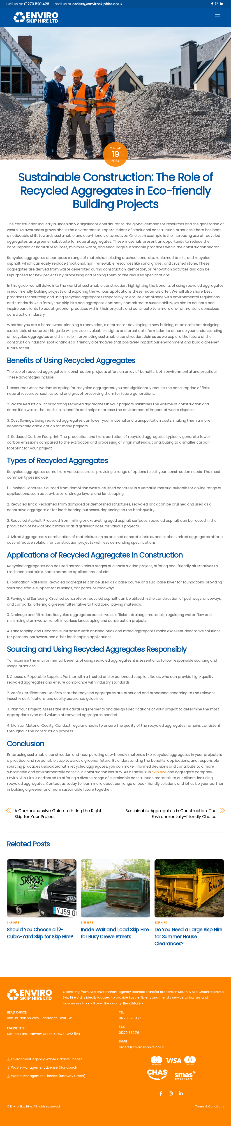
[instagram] (217, 3)
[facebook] (212, 3)
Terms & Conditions (209, 1106)
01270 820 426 (130, 1018)
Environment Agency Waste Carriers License (46, 1059)
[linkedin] (222, 3)
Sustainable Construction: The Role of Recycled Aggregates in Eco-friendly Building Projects (115, 190)
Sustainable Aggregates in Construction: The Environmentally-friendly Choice (171, 813)
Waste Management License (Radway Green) (47, 1076)
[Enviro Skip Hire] (35, 21)
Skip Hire (13, 922)
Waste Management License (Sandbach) (44, 1067)
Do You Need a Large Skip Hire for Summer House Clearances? (188, 936)
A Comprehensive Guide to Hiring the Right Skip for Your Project (57, 813)
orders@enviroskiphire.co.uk (141, 1047)
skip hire (159, 772)
